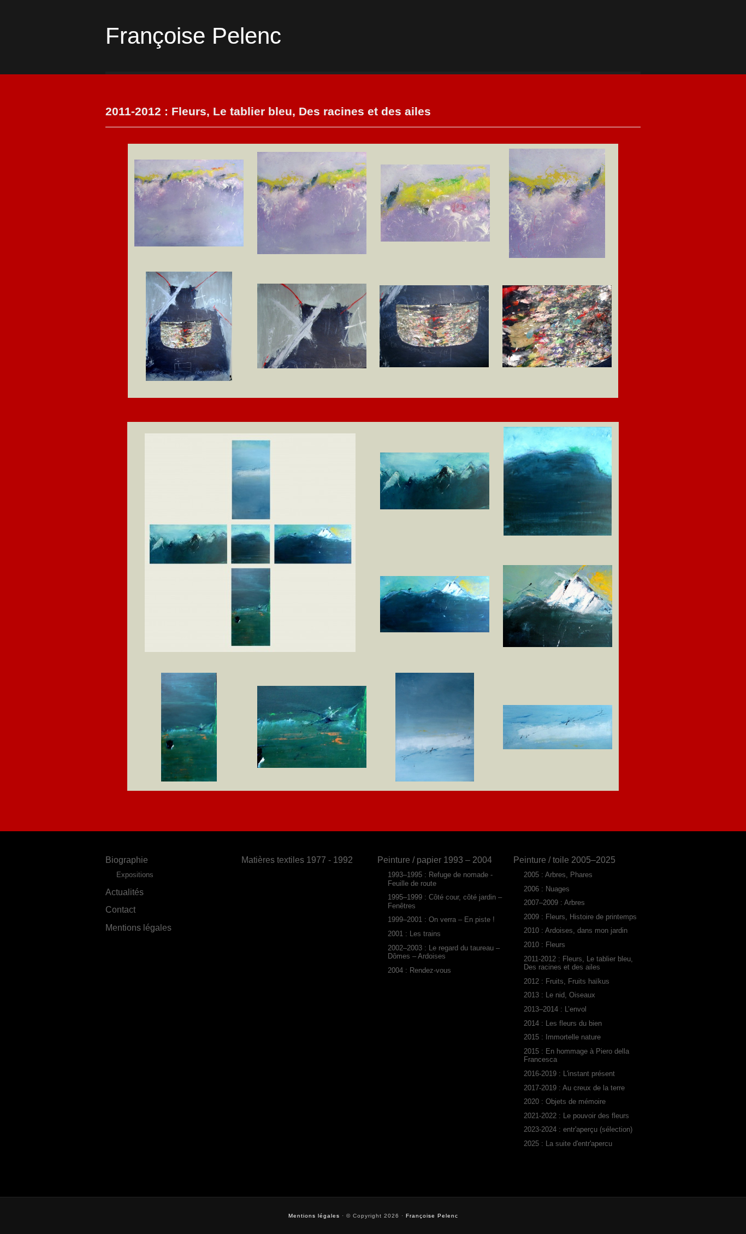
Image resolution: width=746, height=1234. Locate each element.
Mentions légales (138, 927)
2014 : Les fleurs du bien (563, 1023)
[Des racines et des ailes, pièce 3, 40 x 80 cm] (434, 629)
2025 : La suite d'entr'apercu (568, 1143)
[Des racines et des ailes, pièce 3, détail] (557, 606)
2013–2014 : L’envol (555, 1009)
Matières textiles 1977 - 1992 (297, 860)
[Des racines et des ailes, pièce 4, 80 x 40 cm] (434, 778)
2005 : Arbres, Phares (558, 875)
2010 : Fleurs (544, 945)
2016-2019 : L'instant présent (569, 1074)
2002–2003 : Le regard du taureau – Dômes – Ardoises (444, 952)
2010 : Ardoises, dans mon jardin (575, 930)
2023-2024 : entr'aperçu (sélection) (578, 1129)
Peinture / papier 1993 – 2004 (434, 860)
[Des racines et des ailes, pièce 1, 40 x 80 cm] (434, 506)
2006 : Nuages (547, 889)
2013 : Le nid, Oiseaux (559, 995)
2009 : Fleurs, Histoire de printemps (580, 917)
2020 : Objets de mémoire (565, 1101)
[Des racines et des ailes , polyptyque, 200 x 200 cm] (250, 649)
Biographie (126, 860)
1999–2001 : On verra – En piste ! (441, 919)
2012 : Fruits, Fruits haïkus (566, 981)
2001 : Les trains (414, 934)
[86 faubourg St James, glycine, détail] (311, 251)
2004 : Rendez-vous (419, 970)
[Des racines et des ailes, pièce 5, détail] (311, 765)
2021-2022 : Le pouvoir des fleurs (576, 1116)
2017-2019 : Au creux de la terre (574, 1088)
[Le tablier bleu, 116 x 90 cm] (189, 378)
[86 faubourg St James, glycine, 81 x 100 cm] (189, 243)
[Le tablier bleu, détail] (311, 365)
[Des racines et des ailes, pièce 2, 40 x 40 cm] (558, 532)
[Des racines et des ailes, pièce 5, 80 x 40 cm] (189, 778)
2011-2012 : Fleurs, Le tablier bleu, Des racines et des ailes (578, 963)
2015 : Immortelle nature (562, 1037)
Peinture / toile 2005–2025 (564, 860)
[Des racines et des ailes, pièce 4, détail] (557, 746)
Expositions (134, 875)
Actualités (124, 892)
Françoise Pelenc (193, 36)
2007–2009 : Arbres (554, 902)
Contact (120, 909)
